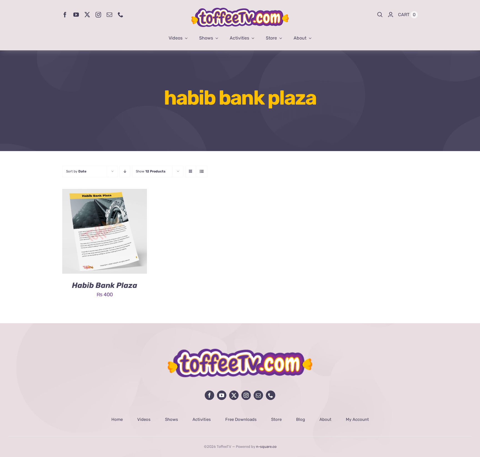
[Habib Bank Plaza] (104, 193)
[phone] (120, 15)
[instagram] (98, 15)
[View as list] (201, 171)
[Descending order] (124, 171)
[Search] (380, 15)
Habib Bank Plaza (104, 285)
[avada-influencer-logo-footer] (240, 351)
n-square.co (266, 446)
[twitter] (87, 15)
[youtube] (76, 15)
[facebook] (65, 15)
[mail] (109, 15)
